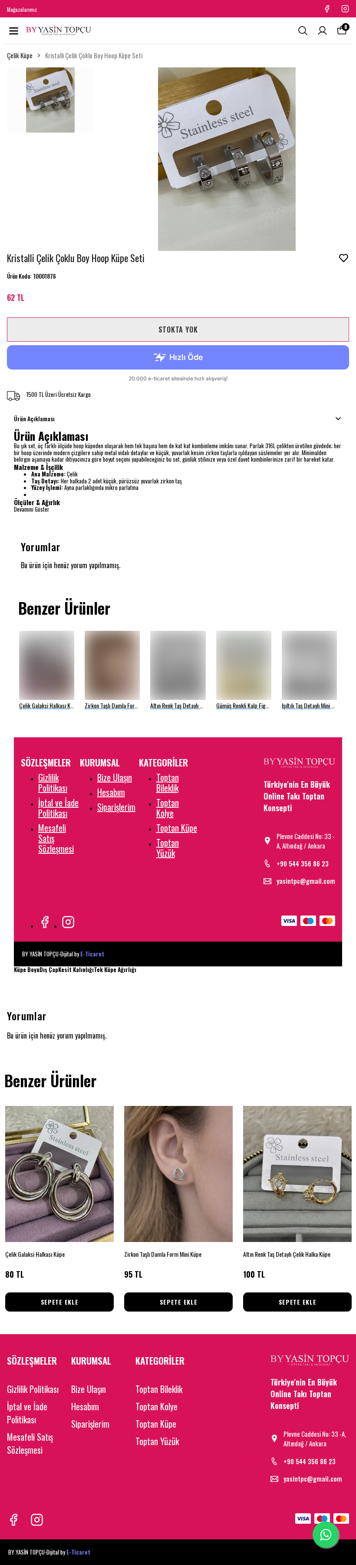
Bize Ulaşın (114, 777)
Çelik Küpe (20, 55)
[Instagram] (68, 922)
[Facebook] (44, 922)
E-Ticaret (92, 953)
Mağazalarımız (22, 9)
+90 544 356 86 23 (303, 863)
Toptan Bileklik (167, 782)
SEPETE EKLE (60, 1301)
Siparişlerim (116, 806)
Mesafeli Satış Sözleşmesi (30, 1443)
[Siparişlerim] (322, 30)
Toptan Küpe (176, 827)
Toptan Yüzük (167, 847)
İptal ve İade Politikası (58, 807)
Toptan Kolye (167, 807)
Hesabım (111, 792)
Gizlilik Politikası (52, 782)
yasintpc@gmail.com (306, 881)
